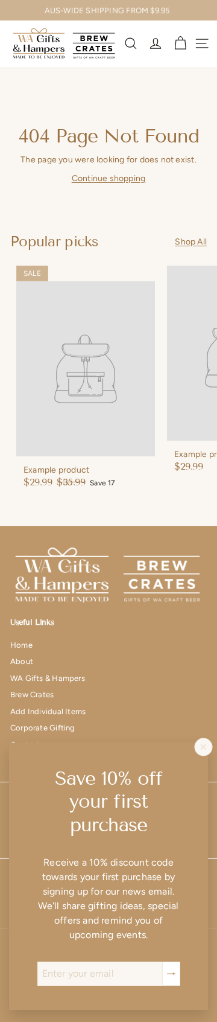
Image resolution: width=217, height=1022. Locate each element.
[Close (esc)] (204, 747)
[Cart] (180, 43)
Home (21, 645)
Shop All (191, 242)
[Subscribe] (171, 974)
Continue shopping (109, 178)
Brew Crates (32, 694)
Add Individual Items (48, 711)
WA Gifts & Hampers (47, 678)
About (21, 661)
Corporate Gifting (42, 727)
